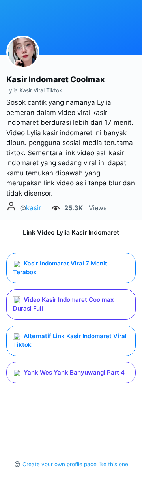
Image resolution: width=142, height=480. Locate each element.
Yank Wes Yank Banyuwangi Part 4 (73, 372)
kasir (33, 208)
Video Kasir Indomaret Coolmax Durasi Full (63, 304)
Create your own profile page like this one (75, 464)
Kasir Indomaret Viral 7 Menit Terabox (60, 268)
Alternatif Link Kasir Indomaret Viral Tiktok (70, 340)
